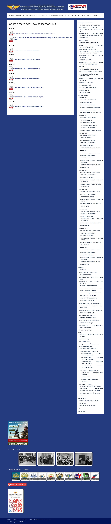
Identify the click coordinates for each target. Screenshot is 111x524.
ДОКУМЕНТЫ (84, 37)
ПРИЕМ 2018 (83, 97)
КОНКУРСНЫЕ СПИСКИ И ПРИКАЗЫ (91, 112)
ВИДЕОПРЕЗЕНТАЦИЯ (86, 82)
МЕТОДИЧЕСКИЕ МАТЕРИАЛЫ (88, 272)
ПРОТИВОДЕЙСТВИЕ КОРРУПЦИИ (89, 69)
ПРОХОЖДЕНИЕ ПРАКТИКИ (87, 315)
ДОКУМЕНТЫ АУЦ (85, 341)
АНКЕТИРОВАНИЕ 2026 (56, 15)
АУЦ (66, 15)
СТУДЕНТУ (42, 15)
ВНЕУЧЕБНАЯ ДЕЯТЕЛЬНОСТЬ (88, 285)
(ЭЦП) (41, 87)
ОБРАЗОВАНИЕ (84, 40)
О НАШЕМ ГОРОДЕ (85, 92)
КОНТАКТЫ (85, 15)
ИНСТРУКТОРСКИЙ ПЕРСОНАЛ (89, 370)
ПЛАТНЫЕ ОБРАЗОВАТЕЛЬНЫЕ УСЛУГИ (91, 71)
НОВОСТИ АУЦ (84, 339)
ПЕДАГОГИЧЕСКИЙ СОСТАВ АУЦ (89, 344)
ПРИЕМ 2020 (83, 133)
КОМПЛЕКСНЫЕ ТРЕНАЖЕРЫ (89, 351)
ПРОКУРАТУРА (75, 15)
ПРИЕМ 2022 (83, 170)
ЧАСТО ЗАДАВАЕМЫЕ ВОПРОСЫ (89, 400)
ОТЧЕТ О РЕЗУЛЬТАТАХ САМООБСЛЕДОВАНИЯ (26, 50)
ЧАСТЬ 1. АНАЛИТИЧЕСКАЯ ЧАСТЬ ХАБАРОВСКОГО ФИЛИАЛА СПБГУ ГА (34, 33)
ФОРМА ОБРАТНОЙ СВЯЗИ (87, 405)
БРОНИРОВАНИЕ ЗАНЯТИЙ (88, 348)
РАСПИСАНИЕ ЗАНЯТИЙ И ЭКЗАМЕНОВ (91, 310)
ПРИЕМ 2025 (83, 228)
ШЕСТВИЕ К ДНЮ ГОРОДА (88, 290)
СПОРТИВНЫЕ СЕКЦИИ (86, 323)
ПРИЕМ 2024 (83, 209)
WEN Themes (22, 522)
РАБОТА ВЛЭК (85, 167)
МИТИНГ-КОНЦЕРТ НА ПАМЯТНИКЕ (91, 293)
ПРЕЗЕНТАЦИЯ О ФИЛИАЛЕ (89, 125)
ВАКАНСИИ (96, 15)
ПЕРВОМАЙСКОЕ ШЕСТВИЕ (89, 298)
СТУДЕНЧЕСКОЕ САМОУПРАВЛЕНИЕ (90, 303)
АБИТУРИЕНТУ (30, 15)
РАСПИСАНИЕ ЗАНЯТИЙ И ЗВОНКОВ (90, 393)
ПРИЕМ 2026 (83, 248)
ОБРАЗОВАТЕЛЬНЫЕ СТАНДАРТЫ (89, 43)
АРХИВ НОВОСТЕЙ (85, 85)
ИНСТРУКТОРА (86, 377)
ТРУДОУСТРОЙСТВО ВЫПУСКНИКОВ (90, 320)
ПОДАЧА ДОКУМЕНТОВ (87, 145)
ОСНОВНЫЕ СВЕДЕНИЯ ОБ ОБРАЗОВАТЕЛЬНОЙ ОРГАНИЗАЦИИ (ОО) (91, 29)
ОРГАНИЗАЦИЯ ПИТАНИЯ (87, 312)
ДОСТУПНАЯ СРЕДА (85, 59)
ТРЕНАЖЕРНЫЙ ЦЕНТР (86, 346)
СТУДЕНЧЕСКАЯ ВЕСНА (87, 300)
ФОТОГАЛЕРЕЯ (84, 90)
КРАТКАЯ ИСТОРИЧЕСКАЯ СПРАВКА (90, 25)
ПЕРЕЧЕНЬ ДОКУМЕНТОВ (88, 110)
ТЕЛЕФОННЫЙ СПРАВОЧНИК (88, 87)
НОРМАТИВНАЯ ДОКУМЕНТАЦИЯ (90, 153)
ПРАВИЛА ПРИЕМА (86, 102)
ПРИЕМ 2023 (83, 189)
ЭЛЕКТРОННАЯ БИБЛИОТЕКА (88, 318)
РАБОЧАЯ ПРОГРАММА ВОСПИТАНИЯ (91, 288)
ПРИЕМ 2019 (83, 115)
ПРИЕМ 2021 (83, 151)
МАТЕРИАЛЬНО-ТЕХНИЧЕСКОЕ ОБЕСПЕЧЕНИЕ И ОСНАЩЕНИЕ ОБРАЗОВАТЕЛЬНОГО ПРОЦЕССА (91, 51)
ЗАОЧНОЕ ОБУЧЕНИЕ (86, 274)
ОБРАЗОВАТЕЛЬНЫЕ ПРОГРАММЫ (90, 107)
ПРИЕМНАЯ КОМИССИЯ (88, 105)
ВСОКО (82, 66)
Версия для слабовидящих (18, 484)
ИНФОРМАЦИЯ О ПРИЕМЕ (88, 100)
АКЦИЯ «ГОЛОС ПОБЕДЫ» (88, 295)
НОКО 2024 (83, 269)
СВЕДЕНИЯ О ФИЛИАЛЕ (15, 15)
